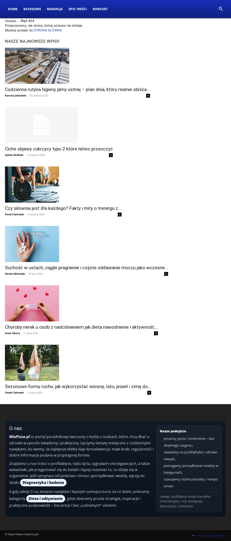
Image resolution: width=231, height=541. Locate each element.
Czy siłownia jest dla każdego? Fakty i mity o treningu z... (63, 208)
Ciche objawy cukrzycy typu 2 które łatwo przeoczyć (59, 149)
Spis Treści (78, 9)
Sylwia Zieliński (14, 155)
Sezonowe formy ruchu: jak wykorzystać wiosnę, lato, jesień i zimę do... (78, 386)
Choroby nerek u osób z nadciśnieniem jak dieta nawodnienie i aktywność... (81, 327)
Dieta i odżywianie (46, 498)
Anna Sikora (12, 333)
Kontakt (100, 9)
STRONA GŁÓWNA (48, 30)
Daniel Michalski (15, 273)
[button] (220, 9)
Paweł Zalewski (14, 214)
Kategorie (32, 9)
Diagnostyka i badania (43, 482)
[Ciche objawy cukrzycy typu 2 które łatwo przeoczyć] (59, 125)
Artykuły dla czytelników (211, 535)
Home (13, 9)
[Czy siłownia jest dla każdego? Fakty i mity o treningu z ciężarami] (63, 184)
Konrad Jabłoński (15, 95)
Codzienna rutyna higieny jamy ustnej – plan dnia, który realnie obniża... (77, 89)
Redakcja (55, 9)
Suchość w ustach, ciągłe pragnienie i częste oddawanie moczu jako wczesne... (86, 267)
